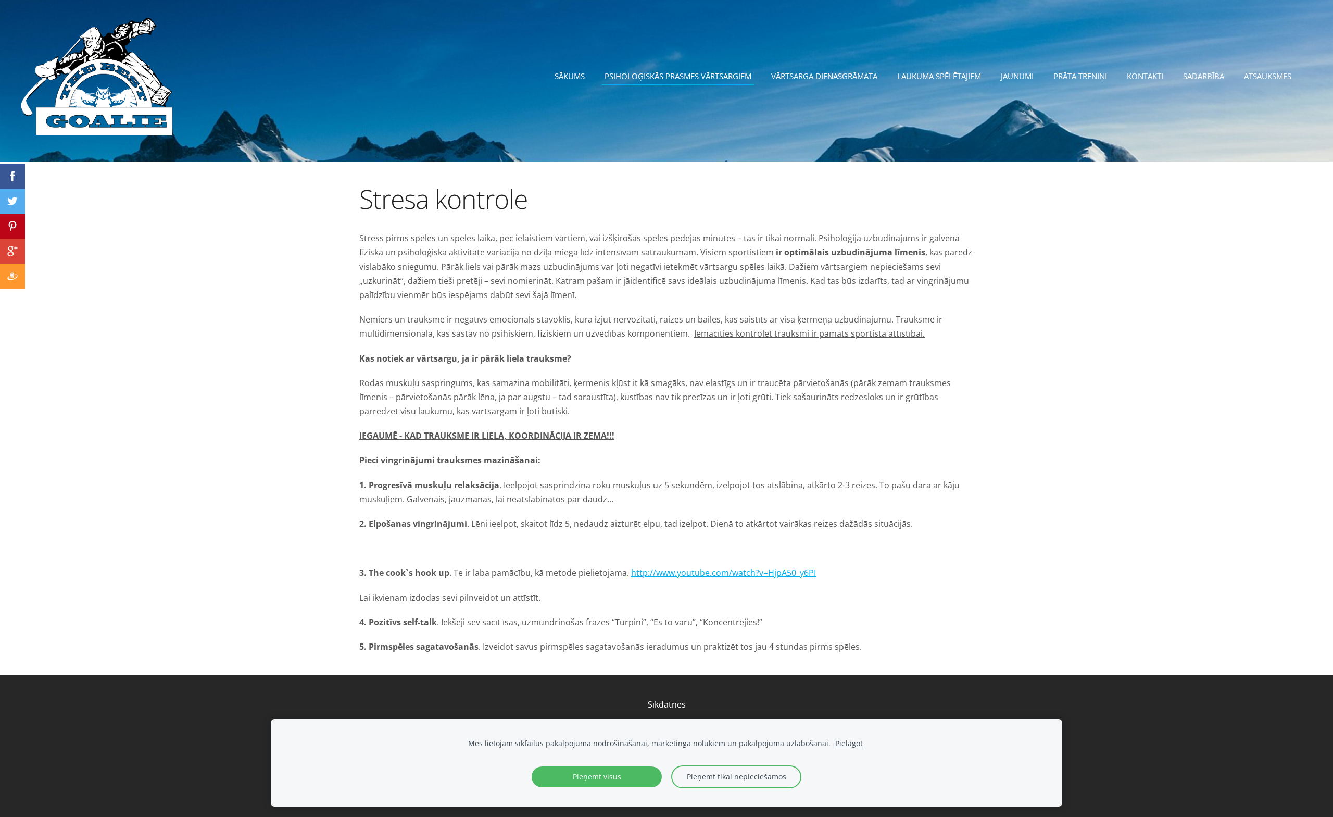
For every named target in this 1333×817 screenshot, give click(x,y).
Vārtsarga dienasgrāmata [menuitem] (824, 76)
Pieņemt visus (597, 777)
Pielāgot (849, 743)
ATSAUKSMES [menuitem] (1267, 76)
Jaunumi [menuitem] (1017, 76)
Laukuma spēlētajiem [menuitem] (939, 76)
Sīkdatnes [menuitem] (667, 704)
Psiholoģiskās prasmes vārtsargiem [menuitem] (678, 76)
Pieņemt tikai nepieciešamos (736, 777)
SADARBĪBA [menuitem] (1203, 76)
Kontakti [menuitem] (1145, 76)
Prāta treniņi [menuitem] (1080, 76)
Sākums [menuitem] (570, 76)
